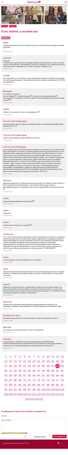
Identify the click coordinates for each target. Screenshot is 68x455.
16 (15, 361)
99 (38, 389)
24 (52, 361)
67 (10, 380)
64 (57, 375)
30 (20, 366)
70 (24, 380)
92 (5, 389)
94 (15, 389)
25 (57, 361)
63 (52, 375)
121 (41, 399)
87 (43, 385)
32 (29, 366)
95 (20, 389)
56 (20, 375)
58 (29, 375)
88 (48, 385)
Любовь (13, 26)
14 (5, 361)
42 (15, 370)
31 (24, 366)
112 (39, 394)
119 (32, 399)
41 (10, 370)
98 (34, 389)
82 (20, 385)
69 (20, 380)
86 (38, 385)
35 (43, 366)
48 (43, 370)
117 (62, 394)
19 (29, 361)
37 (52, 366)
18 (24, 361)
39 (62, 366)
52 (62, 370)
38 (57, 366)
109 (24, 394)
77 (57, 380)
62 (48, 375)
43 (20, 370)
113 (43, 394)
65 (62, 375)
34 (38, 366)
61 (43, 375)
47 (38, 370)
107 (15, 394)
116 (57, 394)
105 (6, 394)
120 (36, 399)
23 (48, 361)
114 (48, 394)
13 (62, 356)
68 (15, 380)
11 (52, 356)
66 (5, 380)
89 (52, 385)
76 (52, 380)
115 (53, 394)
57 (24, 375)
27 (5, 366)
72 (34, 380)
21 (38, 361)
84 (29, 385)
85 (34, 385)
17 (20, 361)
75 (48, 380)
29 (15, 366)
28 (10, 366)
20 (34, 361)
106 (10, 394)
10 (48, 356)
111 (34, 394)
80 (10, 385)
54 (10, 375)
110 (29, 394)
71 (29, 380)
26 (62, 361)
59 (34, 375)
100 (43, 389)
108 (20, 394)
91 (62, 385)
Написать (5, 38)
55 (15, 375)
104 (62, 389)
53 (5, 375)
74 (43, 380)
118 (27, 399)
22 (43, 361)
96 (24, 389)
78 (62, 380)
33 (34, 366)
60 (38, 375)
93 (10, 389)
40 (5, 370)
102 (53, 389)
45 (29, 370)
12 (57, 356)
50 (52, 370)
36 (48, 366)
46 (34, 370)
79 (5, 385)
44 (24, 370)
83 (24, 385)
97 (29, 389)
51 (57, 370)
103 (57, 389)
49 (48, 370)
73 (38, 380)
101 (48, 389)
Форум (4, 26)
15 (10, 361)
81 (15, 385)
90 (57, 385)
